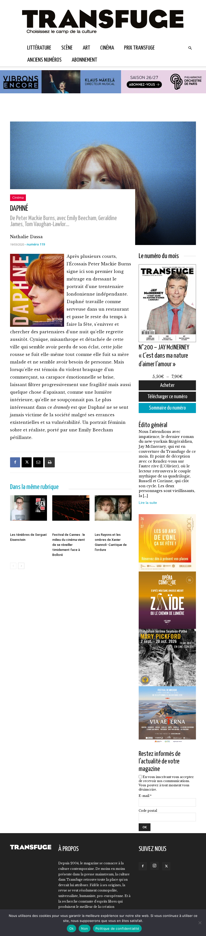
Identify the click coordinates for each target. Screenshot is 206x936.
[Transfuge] (103, 21)
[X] (27, 462)
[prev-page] (13, 566)
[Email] (38, 462)
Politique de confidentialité (117, 928)
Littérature (39, 48)
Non (84, 928)
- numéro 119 (35, 244)
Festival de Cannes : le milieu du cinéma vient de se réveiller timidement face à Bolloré (68, 545)
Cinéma (107, 48)
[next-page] (21, 566)
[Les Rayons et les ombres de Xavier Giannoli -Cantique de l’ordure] (113, 513)
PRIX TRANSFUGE (139, 48)
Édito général (153, 425)
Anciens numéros (44, 60)
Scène (67, 48)
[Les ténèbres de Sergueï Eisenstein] (28, 513)
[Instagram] (154, 866)
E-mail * (145, 796)
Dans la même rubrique (34, 487)
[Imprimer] (50, 462)
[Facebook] (15, 462)
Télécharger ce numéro (167, 396)
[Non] (199, 922)
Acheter (167, 385)
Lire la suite (148, 503)
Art (86, 48)
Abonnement (84, 60)
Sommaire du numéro (167, 408)
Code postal (148, 810)
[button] (190, 48)
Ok (71, 928)
